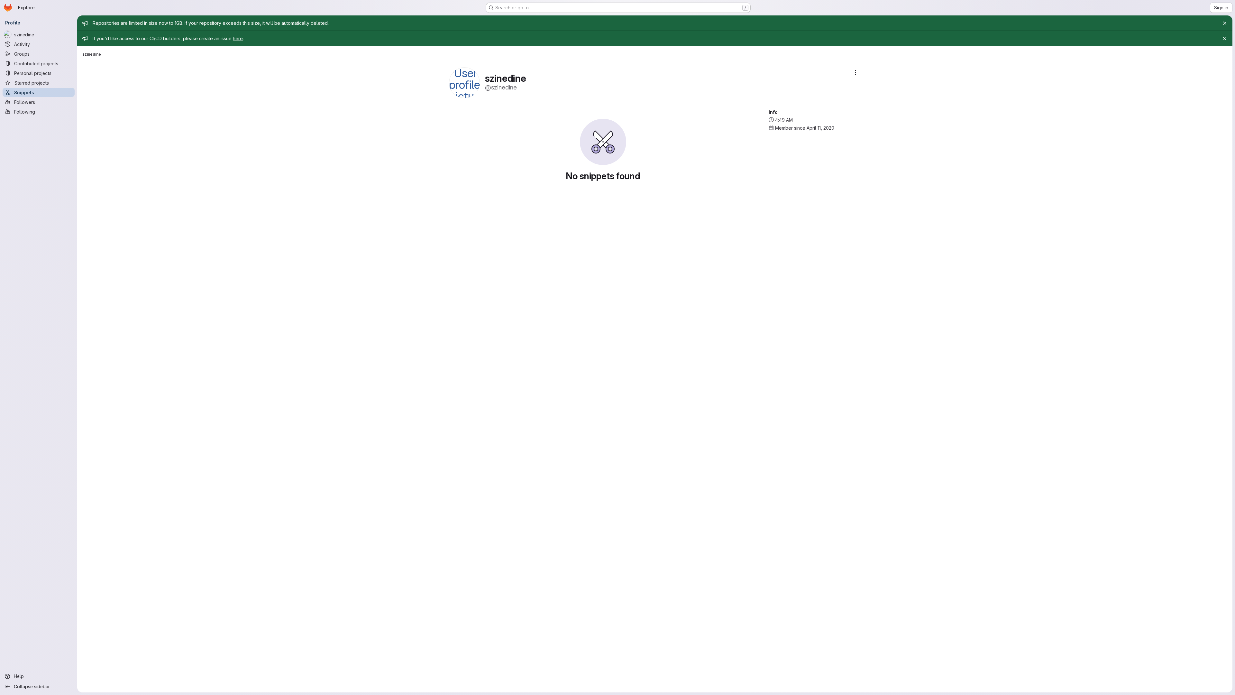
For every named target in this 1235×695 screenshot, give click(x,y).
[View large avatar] (464, 82)
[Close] (1225, 23)
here (238, 38)
